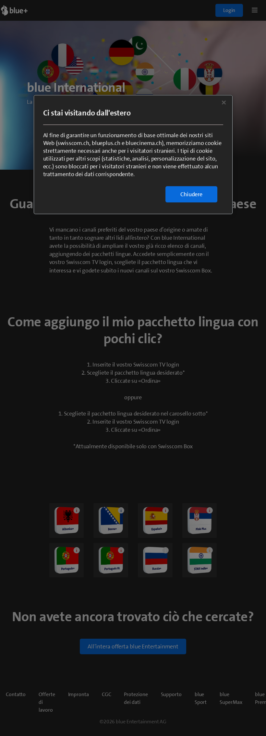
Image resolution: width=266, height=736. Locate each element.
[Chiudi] (224, 102)
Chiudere (191, 194)
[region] (133, 154)
